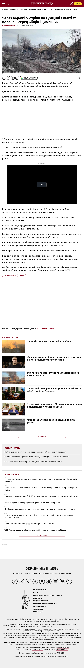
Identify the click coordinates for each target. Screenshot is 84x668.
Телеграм (30, 91)
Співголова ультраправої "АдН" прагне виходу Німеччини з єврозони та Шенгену (41, 496)
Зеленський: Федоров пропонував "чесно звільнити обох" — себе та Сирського (54, 389)
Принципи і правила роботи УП (45, 603)
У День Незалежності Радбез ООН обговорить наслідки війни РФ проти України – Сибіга (41, 489)
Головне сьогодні (10, 337)
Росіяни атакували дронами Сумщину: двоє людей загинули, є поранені (37, 457)
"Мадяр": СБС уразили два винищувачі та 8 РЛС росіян (51, 421)
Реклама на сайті (39, 590)
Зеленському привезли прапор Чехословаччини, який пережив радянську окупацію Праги (38, 516)
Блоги (68, 9)
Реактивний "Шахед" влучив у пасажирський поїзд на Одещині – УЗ (53, 374)
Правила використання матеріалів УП (47, 595)
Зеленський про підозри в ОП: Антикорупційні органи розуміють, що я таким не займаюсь (54, 405)
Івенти (40, 9)
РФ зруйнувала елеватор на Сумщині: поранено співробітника (33, 462)
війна (22, 276)
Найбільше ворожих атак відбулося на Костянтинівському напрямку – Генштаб (40, 509)
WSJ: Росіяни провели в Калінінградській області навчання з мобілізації (35, 530)
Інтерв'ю (32, 9)
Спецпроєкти (59, 9)
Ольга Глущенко (9, 26)
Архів (75, 9)
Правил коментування (46, 329)
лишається (25, 250)
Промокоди (38, 612)
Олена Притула (37, 650)
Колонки (23, 9)
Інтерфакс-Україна (28, 626)
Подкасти (48, 9)
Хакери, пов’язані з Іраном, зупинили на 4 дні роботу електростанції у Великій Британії (40, 480)
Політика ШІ (37, 598)
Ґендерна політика (40, 601)
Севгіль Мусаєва (63, 648)
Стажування (38, 609)
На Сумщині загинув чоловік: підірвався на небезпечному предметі (35, 452)
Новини (5, 9)
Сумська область (10, 276)
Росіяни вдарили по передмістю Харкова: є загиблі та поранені (32, 502)
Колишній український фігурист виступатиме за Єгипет (29, 523)
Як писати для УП (39, 606)
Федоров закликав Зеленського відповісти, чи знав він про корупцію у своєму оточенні (54, 358)
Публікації (14, 9)
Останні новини (11, 474)
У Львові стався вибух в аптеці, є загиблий (49, 341)
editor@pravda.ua (62, 650)
